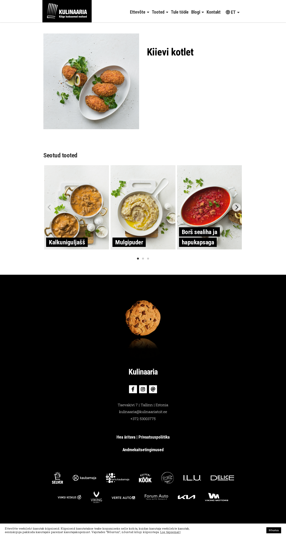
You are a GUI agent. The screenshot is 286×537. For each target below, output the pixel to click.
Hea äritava (126, 437)
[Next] (236, 207)
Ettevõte (137, 12)
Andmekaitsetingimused (143, 449)
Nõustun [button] (274, 530)
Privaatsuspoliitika (154, 437)
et (233, 12)
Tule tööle (180, 12)
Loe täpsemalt (170, 532)
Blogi (195, 12)
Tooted (158, 12)
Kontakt (214, 12)
